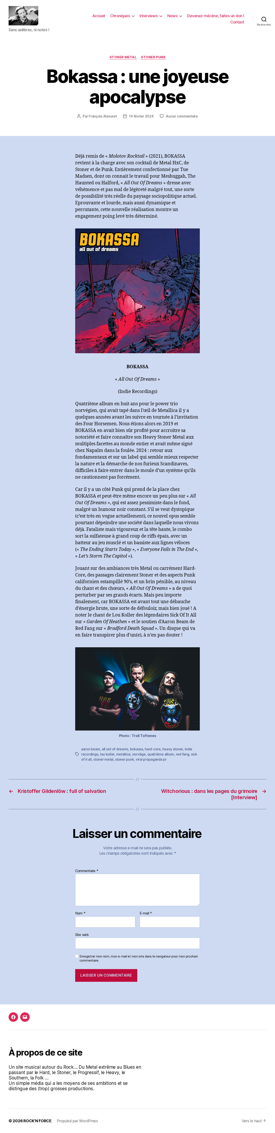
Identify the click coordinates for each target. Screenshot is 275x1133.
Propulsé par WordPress (77, 1121)
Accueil (98, 16)
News (172, 16)
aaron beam (90, 749)
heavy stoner (172, 749)
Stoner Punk (153, 57)
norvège (139, 754)
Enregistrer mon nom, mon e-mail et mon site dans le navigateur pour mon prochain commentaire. (138, 958)
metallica (123, 754)
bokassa (136, 749)
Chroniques (120, 16)
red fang (182, 754)
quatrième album (160, 754)
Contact (237, 22)
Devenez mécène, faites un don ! (215, 16)
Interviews (149, 16)
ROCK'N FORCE (37, 1121)
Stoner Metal (123, 57)
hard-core (153, 749)
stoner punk (124, 759)
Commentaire (86, 871)
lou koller (107, 754)
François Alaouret (103, 116)
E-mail (146, 913)
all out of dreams (115, 749)
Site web (82, 935)
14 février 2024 (141, 116)
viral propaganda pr (151, 759)
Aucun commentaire (182, 116)
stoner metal (103, 759)
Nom (80, 913)
